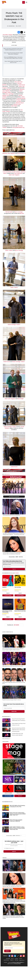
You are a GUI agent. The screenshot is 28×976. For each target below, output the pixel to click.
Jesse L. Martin (9, 250)
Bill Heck (9, 89)
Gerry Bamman (18, 82)
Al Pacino (18, 100)
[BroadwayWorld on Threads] (21, 956)
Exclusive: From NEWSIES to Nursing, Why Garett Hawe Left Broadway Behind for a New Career (13, 917)
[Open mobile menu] (26, 2)
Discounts (20, 795)
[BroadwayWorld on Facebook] (9, 956)
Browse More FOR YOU (16, 556)
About (12, 958)
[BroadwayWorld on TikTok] (18, 956)
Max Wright (14, 106)
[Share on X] (21, 32)
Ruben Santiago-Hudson (14, 324)
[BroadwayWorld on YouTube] (24, 956)
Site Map (16, 960)
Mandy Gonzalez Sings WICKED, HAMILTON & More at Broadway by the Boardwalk (18, 729)
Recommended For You (7, 801)
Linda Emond (21, 85)
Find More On (13, 625)
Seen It (7, 593)
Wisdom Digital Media (17, 962)
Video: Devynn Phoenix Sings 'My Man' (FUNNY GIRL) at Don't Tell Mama (13, 53)
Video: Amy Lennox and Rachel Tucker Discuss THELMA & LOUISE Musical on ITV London (13, 49)
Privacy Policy (17, 963)
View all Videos (5, 738)
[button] (23, 2)
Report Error (21, 960)
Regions (12, 960)
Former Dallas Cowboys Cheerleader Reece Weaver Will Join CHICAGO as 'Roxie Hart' (13, 885)
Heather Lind (5, 95)
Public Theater (8, 34)
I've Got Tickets (7, 595)
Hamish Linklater (16, 172)
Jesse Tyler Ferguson (14, 175)
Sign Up (7, 951)
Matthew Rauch (20, 103)
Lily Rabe (19, 101)
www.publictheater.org (18, 127)
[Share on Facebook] (19, 32)
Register (16, 2)
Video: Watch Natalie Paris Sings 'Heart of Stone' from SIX (13, 62)
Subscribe (14, 711)
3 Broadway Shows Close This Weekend (12, 871)
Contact (16, 958)
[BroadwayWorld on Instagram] (12, 956)
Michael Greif (8, 212)
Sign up (14, 851)
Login (20, 2)
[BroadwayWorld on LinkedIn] (15, 956)
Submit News (6, 960)
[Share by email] (24, 32)
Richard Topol (17, 104)
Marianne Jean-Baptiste (8, 153)
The (4, 34)
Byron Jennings (9, 94)
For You (8, 474)
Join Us (20, 958)
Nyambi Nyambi (21, 98)
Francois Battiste (7, 172)
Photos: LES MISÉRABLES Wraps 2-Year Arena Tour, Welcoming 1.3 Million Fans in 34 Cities (13, 58)
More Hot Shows (8, 795)
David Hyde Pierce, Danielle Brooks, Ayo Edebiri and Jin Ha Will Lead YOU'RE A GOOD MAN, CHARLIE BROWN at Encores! (14, 901)
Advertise (8, 958)
